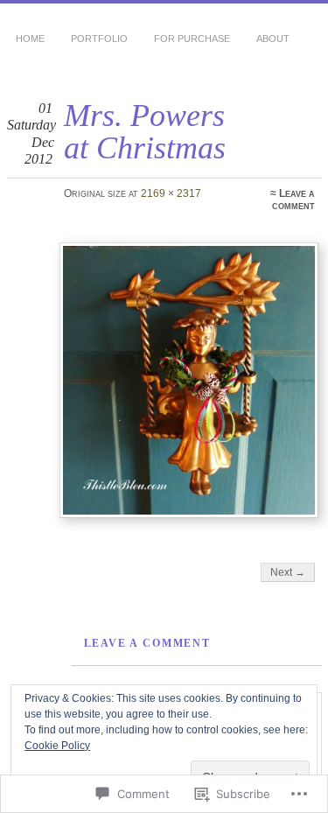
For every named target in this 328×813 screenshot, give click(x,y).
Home (30, 38)
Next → (287, 572)
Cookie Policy (57, 745)
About (273, 38)
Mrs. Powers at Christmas (145, 131)
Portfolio (99, 38)
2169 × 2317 (171, 193)
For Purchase (192, 38)
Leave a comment (293, 199)
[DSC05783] (189, 380)
